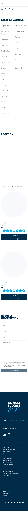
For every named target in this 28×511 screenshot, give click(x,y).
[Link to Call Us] (17, 502)
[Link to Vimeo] (14, 502)
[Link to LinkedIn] (8, 502)
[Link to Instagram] (5, 502)
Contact (5, 495)
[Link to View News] (23, 502)
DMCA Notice (6, 493)
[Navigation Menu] (25, 3)
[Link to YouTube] (11, 502)
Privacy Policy (6, 491)
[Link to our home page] (11, 3)
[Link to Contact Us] (20, 502)
